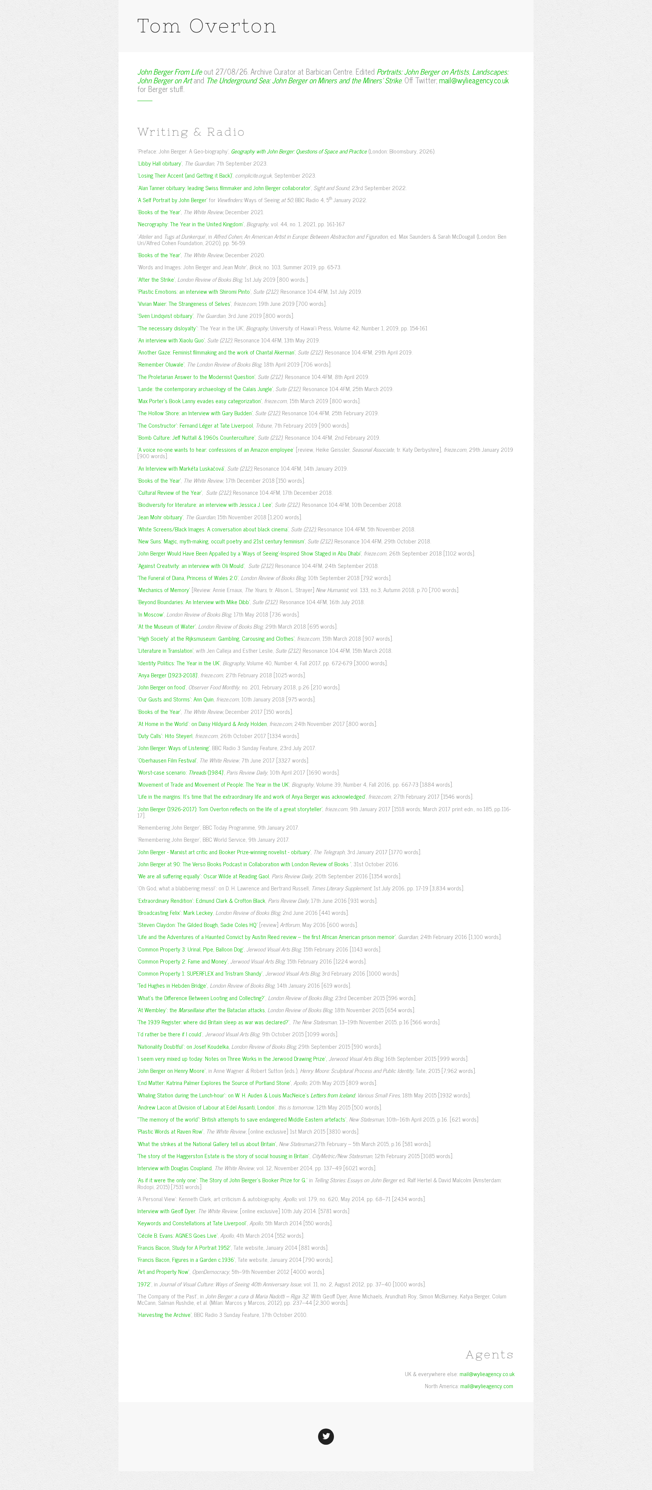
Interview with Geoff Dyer (166, 1210)
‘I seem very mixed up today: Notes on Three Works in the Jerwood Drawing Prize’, (232, 1058)
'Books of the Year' (159, 211)
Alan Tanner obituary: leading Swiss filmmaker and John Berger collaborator (224, 187)
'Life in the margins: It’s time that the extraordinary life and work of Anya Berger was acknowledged (251, 796)
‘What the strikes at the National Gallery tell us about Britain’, (207, 1143)
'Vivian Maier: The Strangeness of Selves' (184, 303)
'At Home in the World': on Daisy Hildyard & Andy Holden (202, 723)
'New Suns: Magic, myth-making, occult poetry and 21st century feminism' (221, 541)
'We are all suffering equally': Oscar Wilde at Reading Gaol (203, 876)
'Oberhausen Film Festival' (167, 760)
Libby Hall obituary (159, 163)
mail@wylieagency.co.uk (474, 80)
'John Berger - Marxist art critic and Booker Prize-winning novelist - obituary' (224, 851)
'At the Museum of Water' (166, 626)
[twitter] (326, 1435)
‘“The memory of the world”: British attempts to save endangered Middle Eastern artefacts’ (241, 1119)
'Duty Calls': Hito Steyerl (164, 735)
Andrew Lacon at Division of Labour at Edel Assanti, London (206, 1107)
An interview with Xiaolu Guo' (171, 340)
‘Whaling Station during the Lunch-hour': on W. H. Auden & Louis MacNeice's (246, 1095)
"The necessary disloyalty (166, 328)
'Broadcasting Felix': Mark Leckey (175, 912)
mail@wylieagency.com (486, 1385)
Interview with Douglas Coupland (174, 1167)
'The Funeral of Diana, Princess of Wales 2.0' (187, 577)
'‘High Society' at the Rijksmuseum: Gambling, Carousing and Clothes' (215, 638)
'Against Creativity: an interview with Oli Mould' (190, 565)
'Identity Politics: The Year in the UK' (178, 663)
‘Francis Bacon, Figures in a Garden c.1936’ (186, 1259)
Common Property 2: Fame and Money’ (183, 961)
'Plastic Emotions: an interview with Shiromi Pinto (193, 291)
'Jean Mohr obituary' (160, 517)
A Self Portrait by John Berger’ (173, 199)
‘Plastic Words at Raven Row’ (170, 1131)
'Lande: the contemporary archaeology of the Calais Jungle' (205, 388)
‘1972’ (144, 1284)
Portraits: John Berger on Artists (423, 71)
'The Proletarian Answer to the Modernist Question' (196, 376)
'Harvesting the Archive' (164, 1314)
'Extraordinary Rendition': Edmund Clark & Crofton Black (201, 900)
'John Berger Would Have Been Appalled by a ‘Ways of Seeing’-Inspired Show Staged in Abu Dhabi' (249, 553)
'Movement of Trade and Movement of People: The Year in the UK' (213, 784)
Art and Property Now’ (163, 1271)
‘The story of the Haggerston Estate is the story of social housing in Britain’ (223, 1155)
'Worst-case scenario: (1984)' (180, 772)
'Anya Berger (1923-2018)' (167, 675)
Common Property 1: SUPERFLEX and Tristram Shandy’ (200, 973)
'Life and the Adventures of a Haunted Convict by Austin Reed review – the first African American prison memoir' (266, 936)
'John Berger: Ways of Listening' (173, 747)
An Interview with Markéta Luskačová (181, 468)
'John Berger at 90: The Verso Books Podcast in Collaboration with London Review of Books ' (244, 864)
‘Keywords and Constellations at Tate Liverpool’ (192, 1223)
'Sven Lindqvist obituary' (165, 315)
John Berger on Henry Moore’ (172, 1070)
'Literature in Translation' (165, 650)
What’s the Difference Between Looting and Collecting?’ (201, 997)
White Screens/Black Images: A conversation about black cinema (213, 529)
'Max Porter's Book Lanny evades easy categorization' (199, 400)
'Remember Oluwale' (160, 364)
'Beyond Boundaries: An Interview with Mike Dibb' (193, 601)
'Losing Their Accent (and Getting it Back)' (184, 175)
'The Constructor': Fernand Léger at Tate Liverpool (195, 425)
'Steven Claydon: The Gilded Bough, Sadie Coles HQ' (197, 924)
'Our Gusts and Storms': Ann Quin (175, 699)
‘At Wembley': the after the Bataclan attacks (201, 1009)
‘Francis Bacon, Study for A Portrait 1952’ (184, 1247)
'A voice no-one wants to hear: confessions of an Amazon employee (215, 449)
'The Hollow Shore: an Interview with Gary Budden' (194, 412)
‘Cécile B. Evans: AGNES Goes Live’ (177, 1235)
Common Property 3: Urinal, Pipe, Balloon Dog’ (191, 949)
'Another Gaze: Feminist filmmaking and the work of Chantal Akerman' (216, 352)
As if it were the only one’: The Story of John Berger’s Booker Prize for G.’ (223, 1180)
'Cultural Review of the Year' (169, 492)
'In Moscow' (150, 614)
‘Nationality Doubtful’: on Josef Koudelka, (183, 1046)
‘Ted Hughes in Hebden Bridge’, (172, 985)
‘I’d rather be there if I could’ (169, 1034)
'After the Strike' (156, 279)
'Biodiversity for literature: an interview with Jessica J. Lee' (204, 504)
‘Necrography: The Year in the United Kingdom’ (190, 224)
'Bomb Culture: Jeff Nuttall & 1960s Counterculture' (196, 437)
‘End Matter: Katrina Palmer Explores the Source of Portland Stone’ (214, 1082)
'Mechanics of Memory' (163, 589)
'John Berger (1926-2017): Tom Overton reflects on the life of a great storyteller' (229, 808)
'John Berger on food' (161, 687)
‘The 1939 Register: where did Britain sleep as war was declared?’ (213, 1022)
